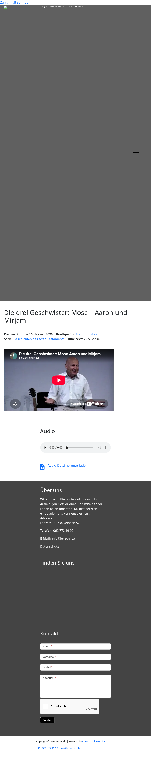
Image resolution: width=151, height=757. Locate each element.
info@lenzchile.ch (64, 538)
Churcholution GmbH (93, 741)
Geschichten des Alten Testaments (38, 339)
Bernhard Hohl (87, 334)
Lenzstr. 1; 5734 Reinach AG (60, 523)
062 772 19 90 (63, 531)
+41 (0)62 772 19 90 (47, 748)
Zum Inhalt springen (15, 2)
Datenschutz (49, 546)
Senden (47, 720)
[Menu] (135, 152)
